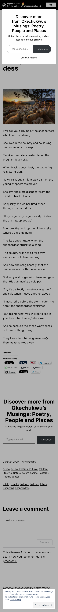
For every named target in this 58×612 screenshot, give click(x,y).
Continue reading (29, 57)
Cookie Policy (15, 599)
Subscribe (42, 49)
